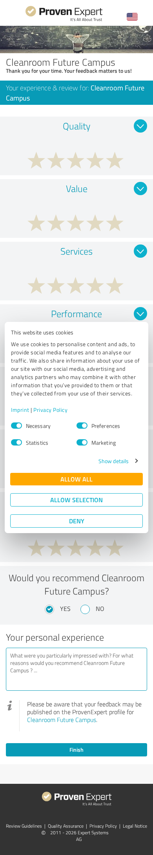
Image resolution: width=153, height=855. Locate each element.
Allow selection (76, 499)
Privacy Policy (50, 409)
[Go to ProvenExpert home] (64, 20)
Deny (76, 520)
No (100, 608)
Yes (65, 608)
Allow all (76, 478)
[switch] (81, 425)
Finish (76, 749)
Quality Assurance (66, 826)
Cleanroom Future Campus (61, 719)
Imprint (20, 409)
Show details (113, 461)
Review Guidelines (24, 826)
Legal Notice (135, 826)
